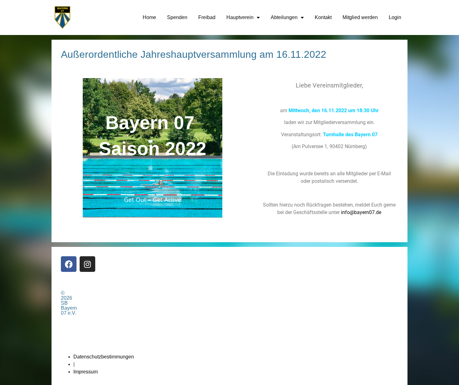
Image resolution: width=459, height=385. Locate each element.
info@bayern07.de (361, 212)
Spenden (177, 17)
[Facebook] (68, 264)
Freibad (206, 17)
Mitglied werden (360, 17)
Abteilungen (284, 17)
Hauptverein (240, 17)
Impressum (85, 371)
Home (149, 17)
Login (395, 17)
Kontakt (323, 17)
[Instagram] (87, 264)
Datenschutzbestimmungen (103, 356)
